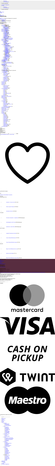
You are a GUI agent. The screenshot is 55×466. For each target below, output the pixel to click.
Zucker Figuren (4, 126)
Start (0, 18)
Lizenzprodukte (4, 95)
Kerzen (4, 75)
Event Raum (4, 81)
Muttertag (4, 120)
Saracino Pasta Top (5, 109)
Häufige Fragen (42, 272)
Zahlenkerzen (7, 76)
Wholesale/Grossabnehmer (36, 272)
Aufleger (6, 42)
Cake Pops (5, 34)
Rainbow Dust (7, 57)
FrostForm (3, 82)
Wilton (6, 460)
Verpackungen (5, 43)
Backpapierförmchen (5, 30)
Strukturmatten (5, 37)
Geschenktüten (5, 103)
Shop (3, 18)
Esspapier (5, 74)
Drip (4, 72)
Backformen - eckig (8, 47)
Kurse (3, 84)
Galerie (13, 272)
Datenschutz (2, 260)
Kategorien (4, 24)
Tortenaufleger (5, 59)
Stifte (4, 94)
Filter (17, 133)
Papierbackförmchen (8, 43)
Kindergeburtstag (6, 119)
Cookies (3, 61)
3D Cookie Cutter (6, 26)
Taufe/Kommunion (6, 124)
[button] (1, 19)
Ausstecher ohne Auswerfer (9, 38)
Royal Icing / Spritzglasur (8, 39)
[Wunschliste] (0, 135)
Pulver (4, 92)
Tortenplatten (7, 432)
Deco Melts (5, 41)
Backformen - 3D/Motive (8, 46)
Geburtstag (5, 116)
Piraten (4, 122)
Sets (4, 42)
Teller (4, 100)
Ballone (4, 101)
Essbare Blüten (5, 73)
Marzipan (6, 53)
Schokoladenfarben (6, 93)
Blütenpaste (6, 29)
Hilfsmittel (4, 35)
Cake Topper (5, 71)
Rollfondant (7, 56)
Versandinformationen (28, 272)
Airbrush (4, 89)
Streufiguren (5, 78)
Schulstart (3, 110)
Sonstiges (3, 112)
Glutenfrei (3, 83)
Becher (4, 98)
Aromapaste (3, 25)
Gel (4, 90)
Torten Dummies (5, 58)
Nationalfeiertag (7, 452)
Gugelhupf (6, 49)
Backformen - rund (8, 48)
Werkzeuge (5, 38)
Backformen (5, 45)
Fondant (6, 429)
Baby (4, 114)
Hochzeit (4, 118)
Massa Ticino (7, 54)
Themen (3, 113)
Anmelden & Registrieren (4, 272)
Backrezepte (4, 19)
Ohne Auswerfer (5, 28)
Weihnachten (5, 125)
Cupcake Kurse (5, 85)
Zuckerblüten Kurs (6, 87)
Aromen (4, 32)
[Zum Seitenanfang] (0, 415)
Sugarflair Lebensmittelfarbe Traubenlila (6, 194)
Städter (6, 459)
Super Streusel (5, 79)
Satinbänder (5, 77)
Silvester (4, 123)
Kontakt (3, 5)
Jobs (0, 262)
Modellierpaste (7, 55)
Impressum (1, 261)
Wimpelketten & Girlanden (7, 106)
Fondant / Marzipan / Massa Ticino (8, 51)
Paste (4, 91)
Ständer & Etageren (6, 36)
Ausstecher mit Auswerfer (7, 62)
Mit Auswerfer (5, 27)
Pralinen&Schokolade (5, 107)
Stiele (6, 435)
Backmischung (4, 29)
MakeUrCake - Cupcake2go (6, 96)
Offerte (24, 272)
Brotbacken (5, 33)
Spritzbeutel (6, 40)
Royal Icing (5, 86)
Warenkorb (3, 461)
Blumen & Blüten (6, 50)
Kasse (4, 61)
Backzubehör (4, 31)
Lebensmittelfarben (5, 88)
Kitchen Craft (7, 457)
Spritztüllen (6, 44)
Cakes (3, 44)
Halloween (5, 117)
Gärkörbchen (7, 34)
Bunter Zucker (5, 70)
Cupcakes (3, 64)
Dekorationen (7, 25)
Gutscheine (16, 272)
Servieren (4, 99)
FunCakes (6, 456)
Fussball (4, 115)
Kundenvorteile (20, 272)
